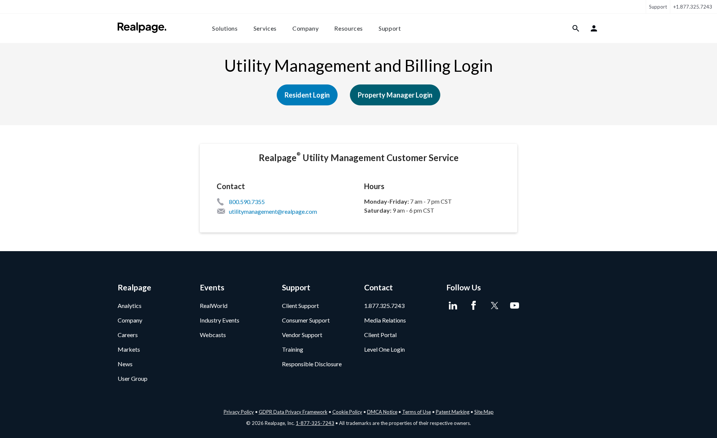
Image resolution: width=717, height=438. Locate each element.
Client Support (300, 305)
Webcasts (213, 334)
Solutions (225, 28)
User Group (133, 378)
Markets (129, 349)
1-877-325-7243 (315, 423)
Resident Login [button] (307, 95)
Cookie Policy (347, 412)
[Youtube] (514, 305)
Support (658, 7)
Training (292, 349)
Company (305, 28)
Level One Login (384, 349)
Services (265, 28)
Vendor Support (302, 334)
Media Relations (385, 320)
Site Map (484, 412)
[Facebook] (473, 305)
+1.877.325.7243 (692, 7)
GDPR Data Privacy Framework (293, 412)
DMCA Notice (382, 412)
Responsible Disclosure (312, 363)
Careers (128, 334)
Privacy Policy (239, 412)
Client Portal (380, 334)
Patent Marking (452, 412)
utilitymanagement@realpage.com (273, 211)
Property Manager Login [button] (395, 95)
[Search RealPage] (576, 28)
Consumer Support (306, 320)
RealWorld (213, 305)
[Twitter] (493, 305)
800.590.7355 (247, 201)
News (125, 363)
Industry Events (219, 320)
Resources (348, 28)
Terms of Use (416, 412)
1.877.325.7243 (384, 305)
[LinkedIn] (452, 305)
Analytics (130, 305)
